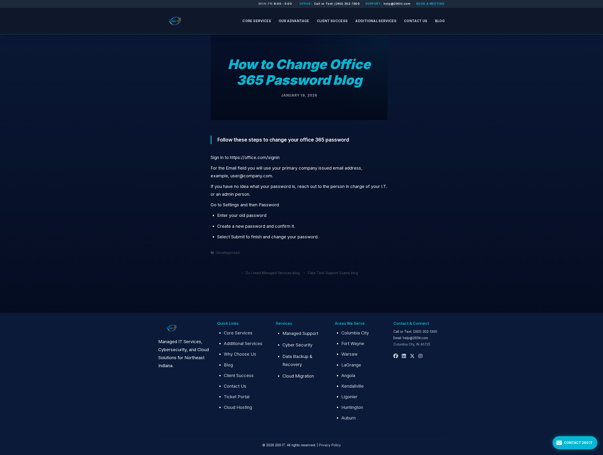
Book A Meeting (430, 3)
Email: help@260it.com (410, 338)
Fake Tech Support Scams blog (333, 273)
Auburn (348, 417)
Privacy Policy (330, 445)
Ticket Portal (236, 396)
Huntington (352, 407)
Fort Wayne (352, 343)
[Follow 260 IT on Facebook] (395, 356)
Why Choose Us (240, 354)
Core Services (256, 21)
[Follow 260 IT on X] (412, 356)
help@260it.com (396, 3)
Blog (440, 21)
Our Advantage (294, 21)
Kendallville (352, 386)
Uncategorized (228, 253)
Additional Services (375, 21)
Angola (348, 375)
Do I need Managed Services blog (273, 273)
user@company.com (251, 175)
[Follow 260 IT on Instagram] (420, 356)
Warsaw (349, 354)
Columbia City (355, 332)
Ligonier (349, 396)
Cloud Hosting (238, 407)
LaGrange (351, 364)
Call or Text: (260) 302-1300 (337, 3)
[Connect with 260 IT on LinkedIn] (404, 356)
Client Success (332, 21)
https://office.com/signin (255, 157)
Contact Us (416, 21)
